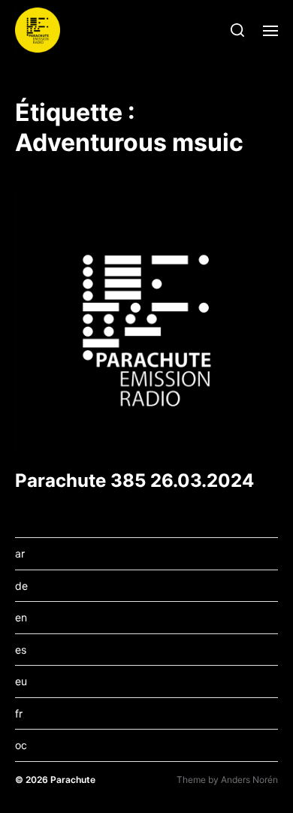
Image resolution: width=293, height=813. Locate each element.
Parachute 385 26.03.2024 (134, 480)
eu (21, 681)
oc (21, 745)
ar (20, 553)
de (21, 585)
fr (19, 713)
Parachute (72, 779)
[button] (238, 30)
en (21, 617)
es (20, 649)
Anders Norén (249, 779)
